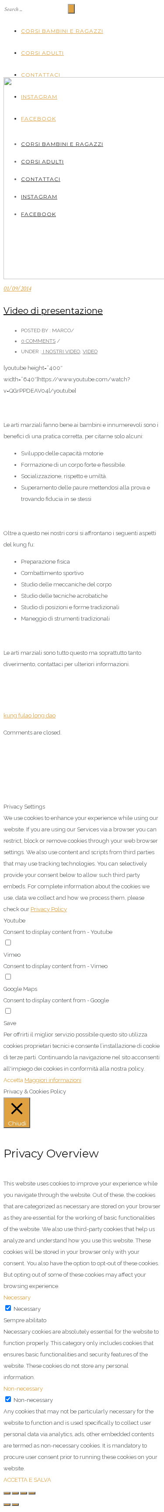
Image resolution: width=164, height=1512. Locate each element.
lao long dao (40, 715)
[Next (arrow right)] (15, 1504)
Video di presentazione (53, 310)
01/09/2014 (17, 288)
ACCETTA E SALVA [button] (27, 1480)
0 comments (38, 341)
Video (90, 351)
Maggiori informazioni (52, 1080)
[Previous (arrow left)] (6, 1504)
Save (9, 1023)
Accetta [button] (13, 1080)
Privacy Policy (49, 909)
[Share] (15, 1493)
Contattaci (40, 74)
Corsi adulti (42, 53)
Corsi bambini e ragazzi (62, 31)
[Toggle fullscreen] (23, 1493)
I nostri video (61, 351)
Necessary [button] (17, 1297)
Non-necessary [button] (23, 1388)
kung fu (13, 715)
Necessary (27, 1309)
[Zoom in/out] (31, 1493)
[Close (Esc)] (6, 1493)
